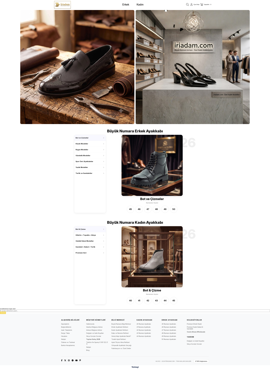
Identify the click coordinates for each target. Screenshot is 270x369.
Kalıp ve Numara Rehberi (120, 333)
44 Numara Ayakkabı (144, 336)
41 (139, 300)
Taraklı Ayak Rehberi (118, 339)
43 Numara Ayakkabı (144, 333)
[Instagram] (69, 360)
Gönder (3, 313)
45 (130, 209)
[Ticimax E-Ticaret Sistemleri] (135, 367)
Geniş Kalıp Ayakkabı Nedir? (121, 336)
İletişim (63, 339)
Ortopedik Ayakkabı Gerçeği (121, 345)
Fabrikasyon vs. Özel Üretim (121, 348)
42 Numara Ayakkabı (144, 330)
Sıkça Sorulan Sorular (93, 336)
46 (139, 209)
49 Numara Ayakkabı (169, 336)
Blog (87, 350)
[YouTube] (76, 360)
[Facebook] (61, 360)
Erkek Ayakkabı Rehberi (119, 327)
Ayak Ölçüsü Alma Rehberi (120, 342)
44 (165, 300)
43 (156, 300)
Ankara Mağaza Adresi (94, 330)
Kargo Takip (65, 333)
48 (156, 209)
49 (165, 209)
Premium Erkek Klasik (194, 324)
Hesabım (64, 336)
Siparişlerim (65, 324)
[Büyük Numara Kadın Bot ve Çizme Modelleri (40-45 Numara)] (152, 256)
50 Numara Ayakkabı (169, 339)
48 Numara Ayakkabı (169, 333)
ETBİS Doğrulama (201, 361)
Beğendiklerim (66, 327)
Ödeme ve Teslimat (68, 342)
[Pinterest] (80, 360)
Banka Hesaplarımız (68, 345)
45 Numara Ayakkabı (169, 324)
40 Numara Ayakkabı (144, 324)
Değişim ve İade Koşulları (95, 333)
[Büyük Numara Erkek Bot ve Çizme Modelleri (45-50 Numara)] (152, 165)
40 (130, 300)
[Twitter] (65, 360)
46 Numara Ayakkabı (169, 327)
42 (147, 300)
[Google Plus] (73, 360)
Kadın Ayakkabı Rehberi (119, 330)
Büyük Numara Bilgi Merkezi (121, 324)
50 (173, 209)
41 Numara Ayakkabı (144, 327)
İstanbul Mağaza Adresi (94, 327)
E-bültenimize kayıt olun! (8, 309)
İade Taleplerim (66, 330)
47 (147, 209)
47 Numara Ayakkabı (169, 330)
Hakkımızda (90, 324)
